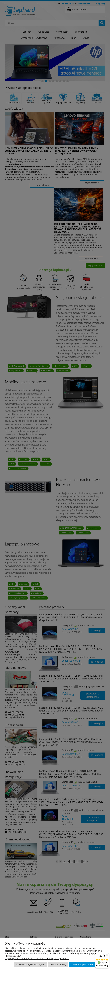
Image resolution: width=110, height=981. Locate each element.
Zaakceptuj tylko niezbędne (30, 964)
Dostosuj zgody (58, 964)
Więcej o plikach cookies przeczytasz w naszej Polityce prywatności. (37, 958)
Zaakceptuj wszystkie (82, 964)
